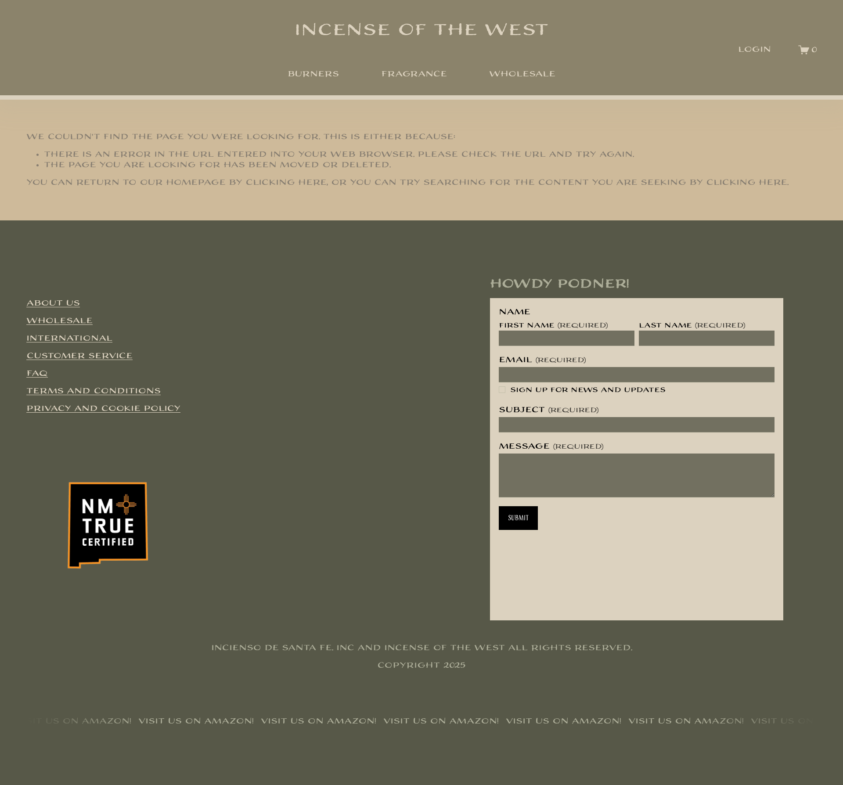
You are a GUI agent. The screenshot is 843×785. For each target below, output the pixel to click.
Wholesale (522, 74)
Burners (313, 74)
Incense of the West (421, 30)
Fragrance (414, 74)
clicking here (286, 182)
